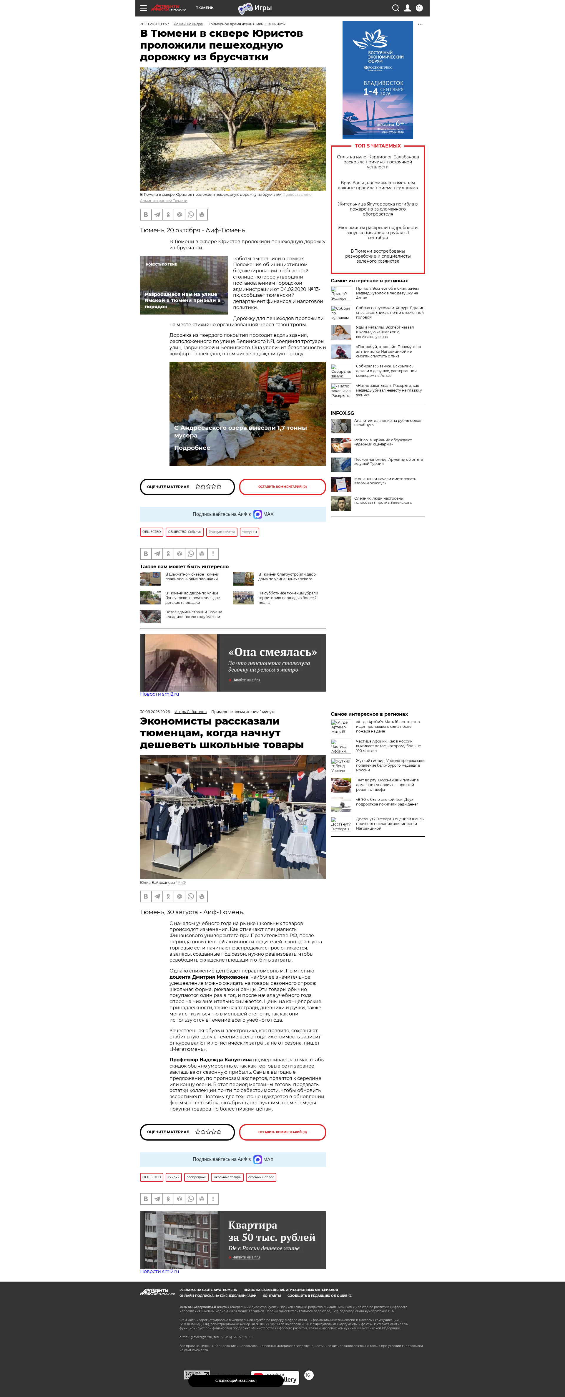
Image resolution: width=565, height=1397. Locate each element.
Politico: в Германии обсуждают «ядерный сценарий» (383, 442)
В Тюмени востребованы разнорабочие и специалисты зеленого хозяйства (378, 256)
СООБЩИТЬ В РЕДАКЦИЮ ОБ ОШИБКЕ (320, 1296)
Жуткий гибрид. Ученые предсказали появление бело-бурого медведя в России (390, 765)
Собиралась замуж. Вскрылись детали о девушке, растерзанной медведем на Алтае (386, 371)
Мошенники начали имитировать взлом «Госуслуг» (385, 481)
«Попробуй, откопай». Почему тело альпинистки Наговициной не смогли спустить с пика (388, 351)
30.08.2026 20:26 (155, 712)
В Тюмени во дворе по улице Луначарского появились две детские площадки (192, 598)
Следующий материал (236, 1381)
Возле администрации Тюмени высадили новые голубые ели (193, 614)
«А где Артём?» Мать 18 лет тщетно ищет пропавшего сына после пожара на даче (388, 726)
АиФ (182, 882)
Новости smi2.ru (159, 694)
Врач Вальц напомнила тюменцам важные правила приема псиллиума (378, 185)
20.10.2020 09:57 (154, 24)
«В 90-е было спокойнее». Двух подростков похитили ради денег (387, 801)
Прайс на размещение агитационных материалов (291, 1290)
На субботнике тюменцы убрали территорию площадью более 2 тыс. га (288, 598)
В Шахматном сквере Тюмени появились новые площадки (192, 576)
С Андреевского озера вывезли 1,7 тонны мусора (240, 431)
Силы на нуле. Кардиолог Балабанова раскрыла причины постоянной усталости (378, 162)
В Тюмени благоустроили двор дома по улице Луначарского (287, 576)
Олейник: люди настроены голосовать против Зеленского (383, 500)
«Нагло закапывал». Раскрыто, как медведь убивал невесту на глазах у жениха (389, 390)
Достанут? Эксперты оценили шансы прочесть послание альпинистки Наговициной (390, 824)
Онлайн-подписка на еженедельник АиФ (218, 1296)
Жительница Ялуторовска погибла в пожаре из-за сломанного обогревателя (378, 209)
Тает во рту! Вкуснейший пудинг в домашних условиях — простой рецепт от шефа (387, 785)
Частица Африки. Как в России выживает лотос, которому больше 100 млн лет (388, 746)
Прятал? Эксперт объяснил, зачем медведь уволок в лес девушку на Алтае (387, 293)
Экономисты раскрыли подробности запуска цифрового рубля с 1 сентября (378, 232)
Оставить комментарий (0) (282, 487)
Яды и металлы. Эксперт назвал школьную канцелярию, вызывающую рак (385, 332)
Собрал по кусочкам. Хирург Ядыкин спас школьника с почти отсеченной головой (390, 312)
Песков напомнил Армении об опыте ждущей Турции (388, 462)
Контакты (272, 1296)
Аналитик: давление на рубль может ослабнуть (388, 423)
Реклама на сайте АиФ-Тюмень (208, 1290)
